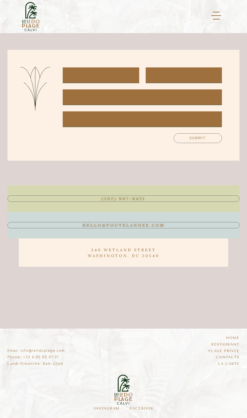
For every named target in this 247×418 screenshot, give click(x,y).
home (233, 338)
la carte (229, 364)
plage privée (224, 351)
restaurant (225, 344)
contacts (228, 357)
